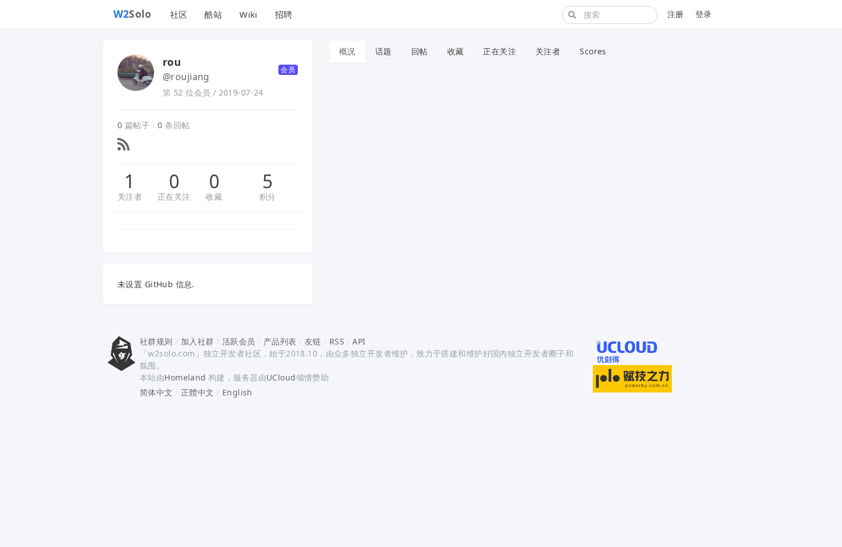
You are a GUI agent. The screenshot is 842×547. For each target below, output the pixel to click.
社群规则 (156, 341)
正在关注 (174, 196)
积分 (267, 196)
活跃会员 (238, 341)
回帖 (419, 51)
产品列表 (280, 341)
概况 (347, 51)
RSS (336, 341)
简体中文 (156, 392)
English (237, 392)
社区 (179, 14)
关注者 (129, 196)
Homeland (185, 377)
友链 (313, 341)
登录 (703, 14)
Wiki (248, 14)
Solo (132, 14)
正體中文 (197, 392)
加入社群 (197, 341)
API (358, 341)
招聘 (284, 14)
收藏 (214, 196)
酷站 (213, 14)
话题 (383, 51)
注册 (675, 14)
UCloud (281, 377)
